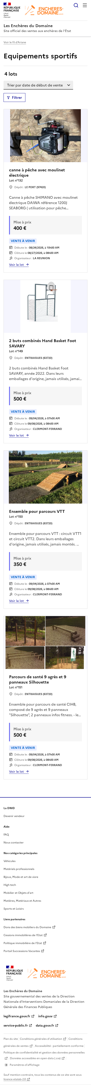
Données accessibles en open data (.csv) (35, 1058)
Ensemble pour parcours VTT (37, 511)
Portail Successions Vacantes (22, 951)
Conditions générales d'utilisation (41, 1039)
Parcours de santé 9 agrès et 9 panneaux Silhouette (37, 679)
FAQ (6, 835)
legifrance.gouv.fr (17, 1016)
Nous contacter (14, 843)
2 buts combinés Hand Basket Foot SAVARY (42, 343)
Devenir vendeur (14, 816)
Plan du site (11, 1039)
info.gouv (45, 1016)
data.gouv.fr (45, 1025)
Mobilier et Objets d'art (18, 893)
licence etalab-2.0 (15, 1079)
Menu (84, 5)
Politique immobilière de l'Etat (23, 943)
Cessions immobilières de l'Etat (23, 935)
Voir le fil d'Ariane (15, 42)
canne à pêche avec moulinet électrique (37, 172)
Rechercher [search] (76, 5)
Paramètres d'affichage (25, 1065)
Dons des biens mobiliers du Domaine (27, 927)
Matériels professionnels (19, 869)
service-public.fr (16, 1025)
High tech (10, 885)
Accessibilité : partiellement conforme (59, 1046)
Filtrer (17, 97)
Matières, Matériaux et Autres (22, 901)
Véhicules (9, 861)
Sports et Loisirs (14, 909)
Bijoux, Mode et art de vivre (21, 877)
